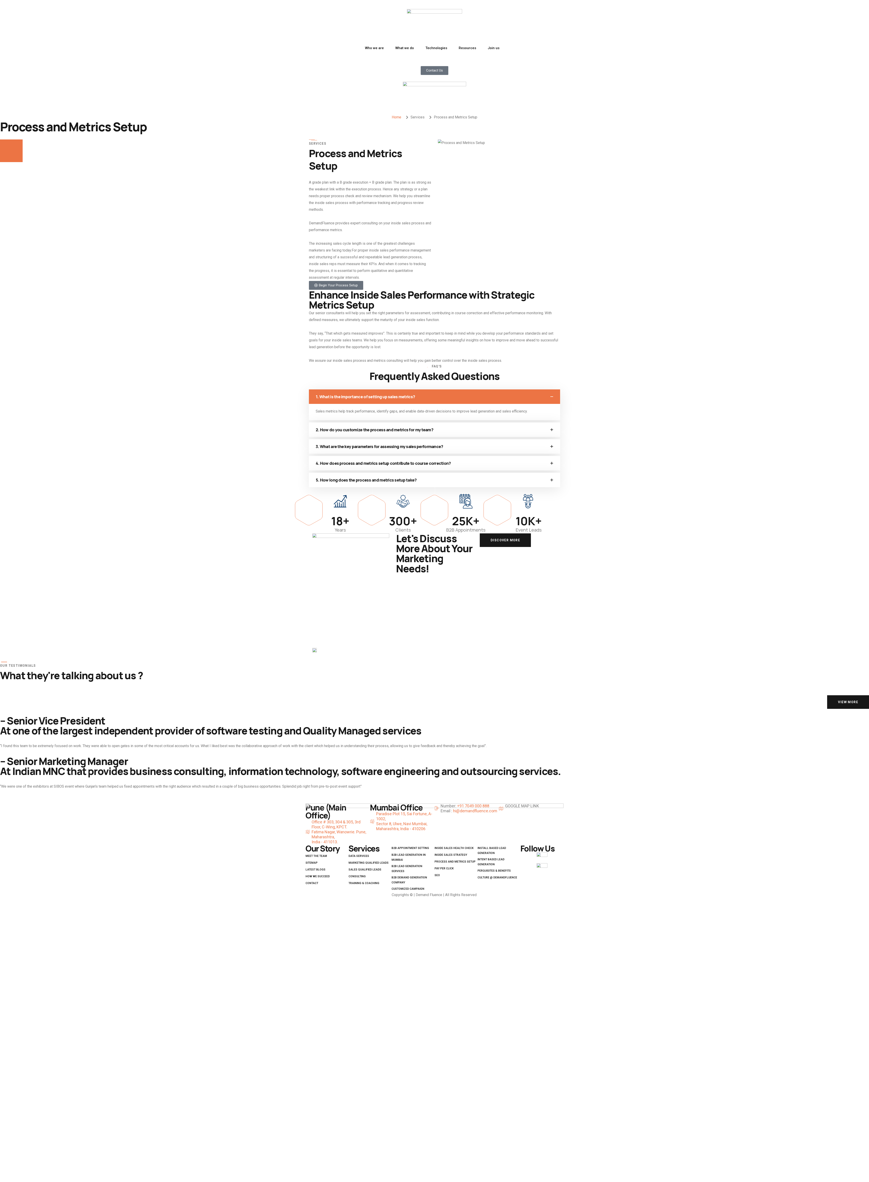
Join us (493, 48)
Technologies (436, 48)
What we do (404, 48)
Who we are (374, 48)
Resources (467, 48)
